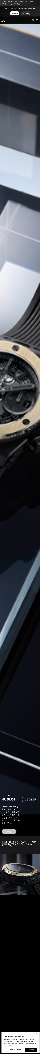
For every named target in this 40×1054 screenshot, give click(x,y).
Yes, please (14, 13)
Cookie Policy (9, 1045)
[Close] (37, 1034)
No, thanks (26, 13)
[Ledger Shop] (33, 20)
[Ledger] (3, 20)
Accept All (31, 1049)
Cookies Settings (15, 1049)
